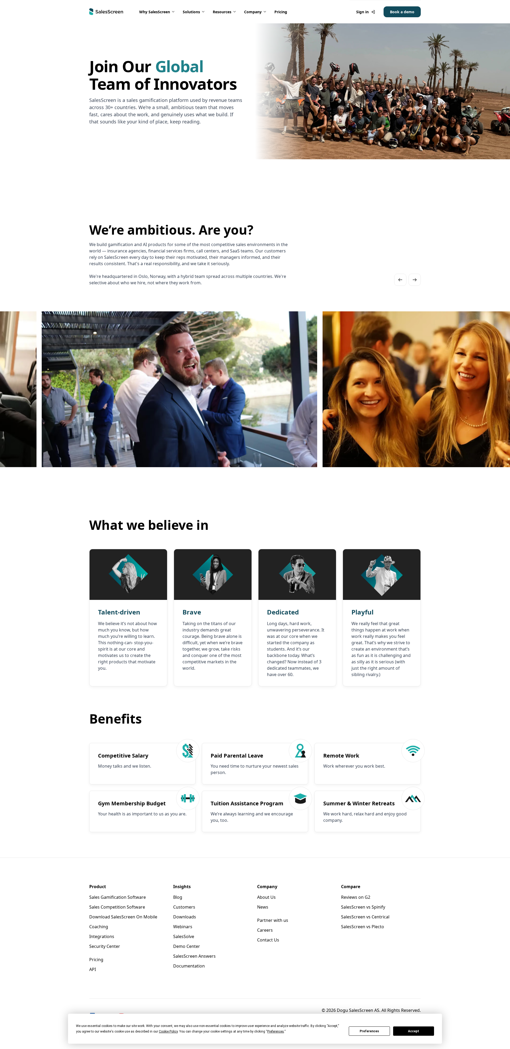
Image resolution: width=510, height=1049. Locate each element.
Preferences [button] (275, 1031)
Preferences (369, 1031)
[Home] (106, 11)
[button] (157, 12)
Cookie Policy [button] (168, 1031)
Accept (413, 1031)
